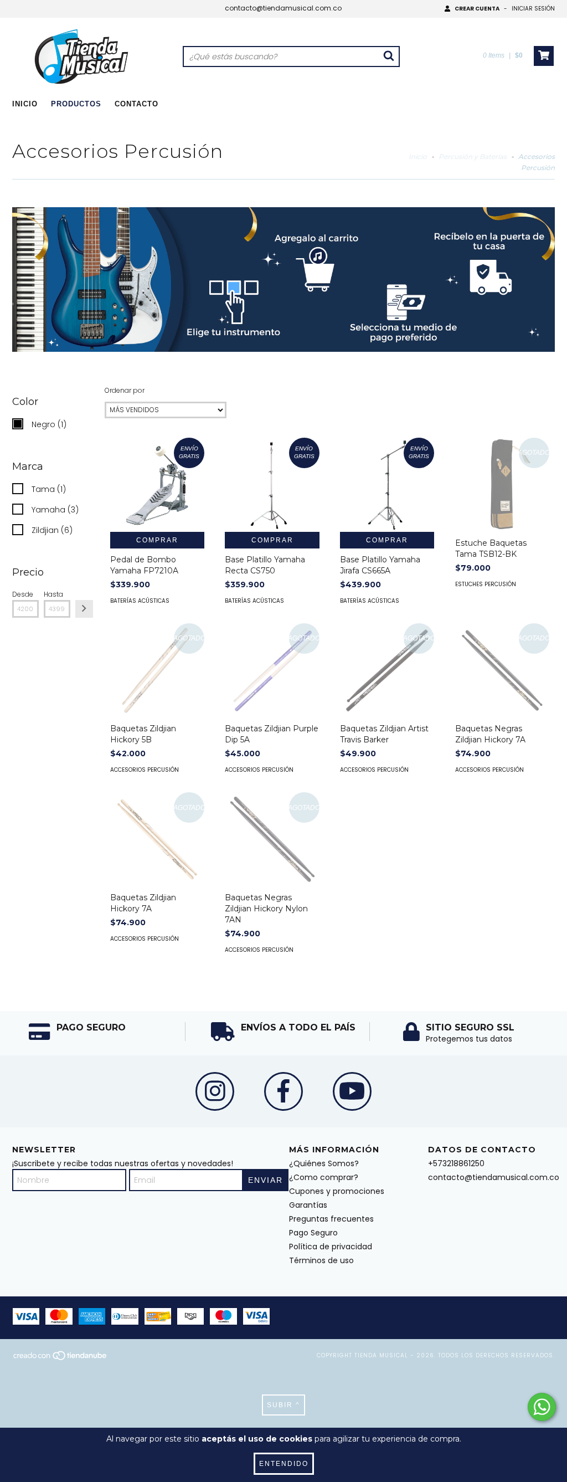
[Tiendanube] (60, 1359)
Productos (76, 104)
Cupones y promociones (336, 1191)
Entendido (283, 1464)
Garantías (308, 1205)
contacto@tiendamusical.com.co (283, 8)
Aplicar (84, 609)
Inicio (25, 104)
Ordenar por (125, 390)
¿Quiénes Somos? (324, 1163)
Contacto (136, 104)
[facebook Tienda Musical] (283, 1091)
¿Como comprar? (323, 1177)
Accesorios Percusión (144, 770)
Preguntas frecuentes (331, 1218)
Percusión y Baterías (473, 156)
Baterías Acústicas (139, 601)
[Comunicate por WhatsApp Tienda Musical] (542, 1407)
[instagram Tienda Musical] (214, 1091)
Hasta (53, 594)
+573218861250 (456, 1163)
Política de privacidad (330, 1246)
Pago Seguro (313, 1232)
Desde (22, 594)
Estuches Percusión (485, 584)
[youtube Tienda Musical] (352, 1091)
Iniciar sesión (533, 8)
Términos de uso (321, 1260)
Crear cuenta (477, 8)
